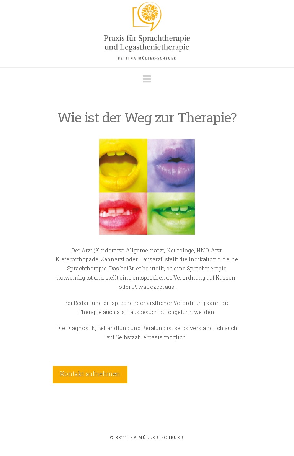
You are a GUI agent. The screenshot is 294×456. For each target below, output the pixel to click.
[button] (147, 78)
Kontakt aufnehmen (90, 374)
